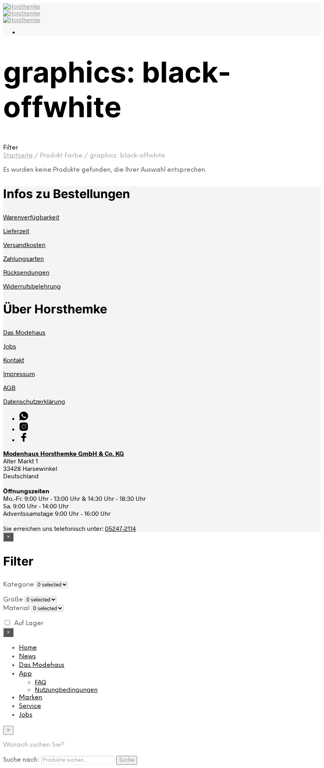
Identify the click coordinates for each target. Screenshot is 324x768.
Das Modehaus (24, 332)
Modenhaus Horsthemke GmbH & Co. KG (63, 453)
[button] (162, 147)
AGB (9, 387)
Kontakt (13, 359)
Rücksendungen (26, 272)
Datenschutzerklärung (34, 401)
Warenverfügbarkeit (31, 217)
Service (30, 706)
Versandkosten (24, 244)
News (27, 656)
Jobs (9, 346)
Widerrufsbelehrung (32, 286)
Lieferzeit (16, 230)
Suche (126, 760)
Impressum (19, 373)
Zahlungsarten (23, 258)
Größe (13, 599)
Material (16, 608)
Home (28, 647)
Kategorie (18, 584)
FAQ (40, 682)
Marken (30, 697)
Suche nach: (21, 760)
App (25, 674)
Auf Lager (28, 623)
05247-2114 (120, 528)
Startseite (18, 155)
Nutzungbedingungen (66, 689)
